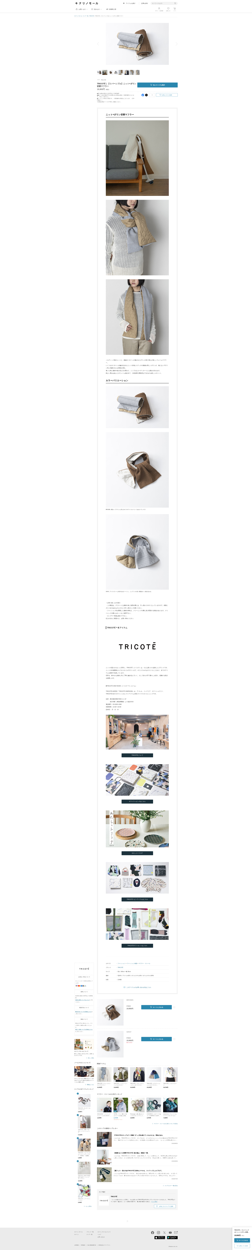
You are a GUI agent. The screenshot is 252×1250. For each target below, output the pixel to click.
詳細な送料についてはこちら (82, 1000)
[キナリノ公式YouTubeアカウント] (170, 1233)
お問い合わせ (101, 1237)
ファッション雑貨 (132, 963)
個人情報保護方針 (92, 1245)
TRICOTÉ (91, 16)
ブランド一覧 (90, 1232)
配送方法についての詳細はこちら (83, 1011)
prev (99, 43)
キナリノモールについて (104, 1232)
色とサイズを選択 (159, 85)
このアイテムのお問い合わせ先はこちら (138, 987)
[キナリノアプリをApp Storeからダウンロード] (159, 1238)
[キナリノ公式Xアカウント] (164, 1233)
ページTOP (127, 1221)
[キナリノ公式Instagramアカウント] (158, 1233)
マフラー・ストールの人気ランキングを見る (166, 1123)
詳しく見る (91, 1058)
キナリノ (76, 1234)
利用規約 (83, 1245)
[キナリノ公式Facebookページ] (153, 1233)
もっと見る (89, 1206)
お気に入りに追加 (167, 95)
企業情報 (76, 1245)
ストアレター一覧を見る (171, 1185)
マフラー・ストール (144, 963)
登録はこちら (90, 1084)
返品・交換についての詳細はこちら (84, 1029)
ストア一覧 (85, 16)
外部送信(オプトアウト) (104, 1245)
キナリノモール (78, 16)
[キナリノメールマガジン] (176, 1233)
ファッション (121, 963)
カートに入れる (243, 1240)
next (175, 43)
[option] (137, 43)
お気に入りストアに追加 (166, 1206)
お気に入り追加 (243, 1246)
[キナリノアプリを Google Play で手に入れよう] (172, 1238)
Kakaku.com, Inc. (173, 1246)
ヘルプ (99, 1234)
